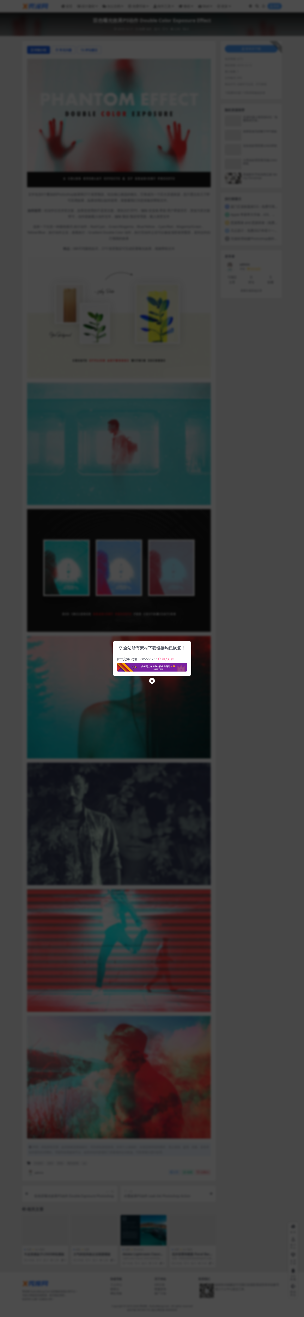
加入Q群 (168, 659)
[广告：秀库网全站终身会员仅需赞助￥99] (152, 666)
